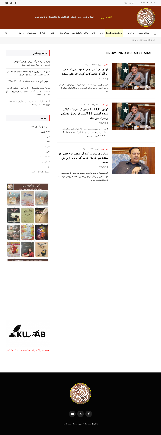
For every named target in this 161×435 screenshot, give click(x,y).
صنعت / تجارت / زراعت (40, 172)
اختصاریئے (45, 132)
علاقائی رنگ (64, 33)
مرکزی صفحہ (143, 33)
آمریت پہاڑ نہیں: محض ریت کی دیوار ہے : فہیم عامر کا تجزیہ (28, 103)
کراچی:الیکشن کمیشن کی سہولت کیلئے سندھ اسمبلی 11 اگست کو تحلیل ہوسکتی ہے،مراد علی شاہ (84, 114)
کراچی (106, 64)
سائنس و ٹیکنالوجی (80, 33)
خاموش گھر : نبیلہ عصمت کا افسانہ (36, 81)
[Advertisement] (28, 291)
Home (135, 40)
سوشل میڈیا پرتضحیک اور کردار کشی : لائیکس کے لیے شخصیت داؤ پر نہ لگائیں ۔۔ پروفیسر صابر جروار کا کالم (28, 89)
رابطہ (125, 2)
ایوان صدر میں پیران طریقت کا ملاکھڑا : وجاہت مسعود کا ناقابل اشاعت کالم (62, 17)
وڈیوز (21, 33)
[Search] (6, 33)
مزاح (48, 167)
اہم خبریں (131, 33)
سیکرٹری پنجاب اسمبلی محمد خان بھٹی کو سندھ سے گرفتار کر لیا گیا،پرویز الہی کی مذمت (83, 158)
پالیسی (131, 2)
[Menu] (154, 33)
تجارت (42, 33)
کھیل (52, 33)
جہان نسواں (32, 33)
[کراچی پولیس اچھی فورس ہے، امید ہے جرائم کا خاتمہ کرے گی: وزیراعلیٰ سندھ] (133, 76)
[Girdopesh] (146, 17)
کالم (93, 33)
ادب (101, 33)
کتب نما (47, 147)
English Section (114, 33)
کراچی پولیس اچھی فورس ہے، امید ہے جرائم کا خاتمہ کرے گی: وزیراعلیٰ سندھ (85, 72)
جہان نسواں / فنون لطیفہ (40, 127)
